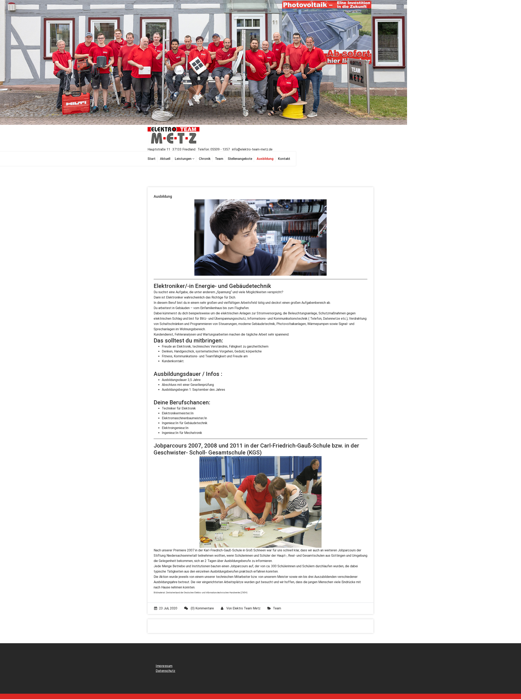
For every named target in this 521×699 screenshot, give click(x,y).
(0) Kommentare (202, 608)
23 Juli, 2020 (168, 608)
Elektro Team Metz (246, 608)
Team (277, 608)
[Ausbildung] (265, 158)
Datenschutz (165, 671)
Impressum (164, 666)
